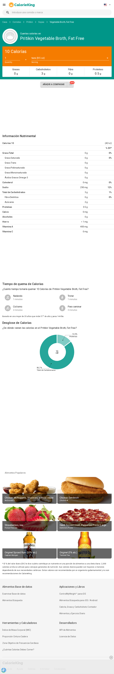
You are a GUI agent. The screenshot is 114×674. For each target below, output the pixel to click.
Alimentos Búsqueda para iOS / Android (78, 600)
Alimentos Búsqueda (12, 600)
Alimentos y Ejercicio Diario (72, 613)
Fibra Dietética (11, 197)
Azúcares (9, 202)
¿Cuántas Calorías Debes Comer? (18, 649)
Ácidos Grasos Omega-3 (16, 177)
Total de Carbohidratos (13, 192)
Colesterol (7, 182)
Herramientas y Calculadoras (19, 622)
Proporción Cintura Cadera (15, 636)
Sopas (41, 22)
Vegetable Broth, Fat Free (62, 22)
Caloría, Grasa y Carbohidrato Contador (78, 607)
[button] (107, 4)
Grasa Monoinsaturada (16, 172)
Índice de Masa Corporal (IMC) (16, 630)
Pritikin (29, 22)
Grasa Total (8, 153)
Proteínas (7, 207)
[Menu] (4, 4)
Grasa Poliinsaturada (15, 168)
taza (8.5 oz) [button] (38, 58)
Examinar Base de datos (14, 594)
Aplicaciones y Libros (72, 586)
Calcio (5, 212)
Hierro (5, 222)
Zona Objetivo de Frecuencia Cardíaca (20, 643)
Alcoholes (7, 217)
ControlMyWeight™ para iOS (72, 594)
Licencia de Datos (67, 636)
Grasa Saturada (12, 158)
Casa (4, 22)
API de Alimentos (67, 630)
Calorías (6, 143)
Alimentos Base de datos (17, 586)
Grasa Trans (10, 163)
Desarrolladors (68, 622)
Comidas (17, 22)
